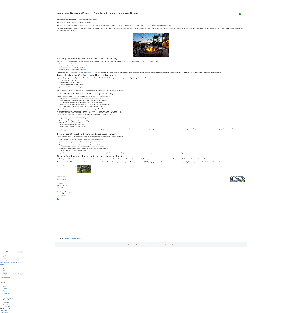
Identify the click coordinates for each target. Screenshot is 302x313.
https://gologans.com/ (62, 195)
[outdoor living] (151, 45)
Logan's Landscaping (95, 158)
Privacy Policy (3, 310)
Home (4, 254)
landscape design (88, 72)
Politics (5, 260)
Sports (4, 257)
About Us (5, 304)
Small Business (7, 293)
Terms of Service (4, 312)
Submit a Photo (7, 300)
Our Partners (6, 306)
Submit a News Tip (8, 298)
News (4, 255)
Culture (5, 258)
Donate (2, 264)
